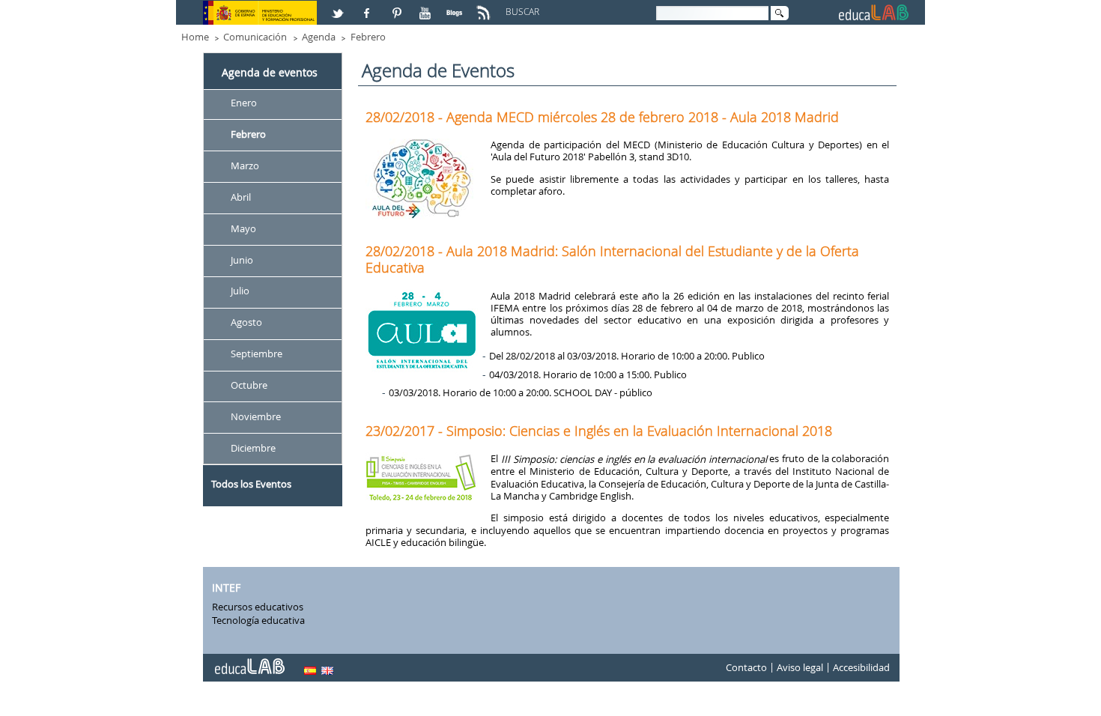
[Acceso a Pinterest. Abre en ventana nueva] (397, 6)
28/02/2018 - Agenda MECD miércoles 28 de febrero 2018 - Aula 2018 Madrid (602, 117)
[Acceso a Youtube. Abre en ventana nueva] (426, 6)
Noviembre (256, 416)
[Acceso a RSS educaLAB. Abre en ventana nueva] (485, 6)
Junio (242, 260)
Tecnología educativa (258, 620)
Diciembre (253, 448)
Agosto (246, 323)
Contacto (746, 668)
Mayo (243, 228)
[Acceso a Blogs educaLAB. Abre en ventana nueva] (456, 6)
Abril (241, 197)
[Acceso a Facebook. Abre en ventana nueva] (368, 6)
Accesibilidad (861, 668)
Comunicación (255, 36)
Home (195, 36)
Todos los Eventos (251, 484)
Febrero (368, 36)
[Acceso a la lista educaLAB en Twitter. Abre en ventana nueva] (339, 6)
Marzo (245, 165)
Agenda (319, 36)
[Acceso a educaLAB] (248, 660)
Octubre (249, 385)
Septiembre (256, 354)
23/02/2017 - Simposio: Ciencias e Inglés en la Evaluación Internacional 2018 (599, 431)
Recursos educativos (257, 606)
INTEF (226, 587)
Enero (244, 102)
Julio (240, 291)
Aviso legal (800, 668)
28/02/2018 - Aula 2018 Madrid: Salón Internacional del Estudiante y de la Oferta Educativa (612, 259)
